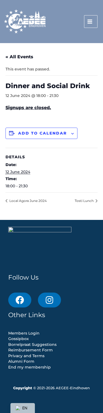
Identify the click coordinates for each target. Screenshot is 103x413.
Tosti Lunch (84, 201)
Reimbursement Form (30, 350)
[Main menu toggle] (91, 21)
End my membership (29, 367)
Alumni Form (21, 361)
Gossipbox (18, 338)
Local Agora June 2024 (28, 201)
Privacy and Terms (26, 356)
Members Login (24, 333)
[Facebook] (19, 300)
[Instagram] (49, 300)
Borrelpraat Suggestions (32, 344)
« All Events (19, 56)
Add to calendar (42, 133)
